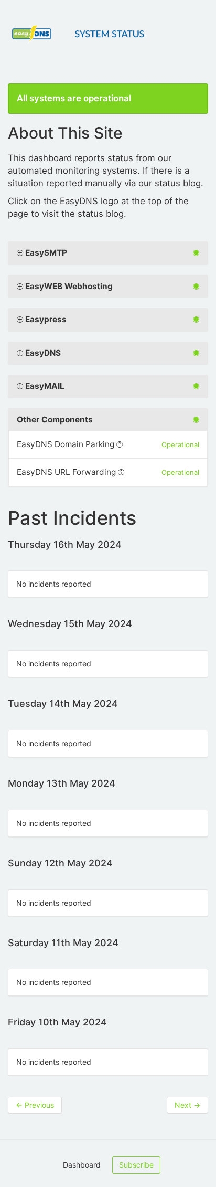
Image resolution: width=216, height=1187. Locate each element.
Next (187, 1104)
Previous (35, 1104)
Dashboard (82, 1164)
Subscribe (136, 1164)
